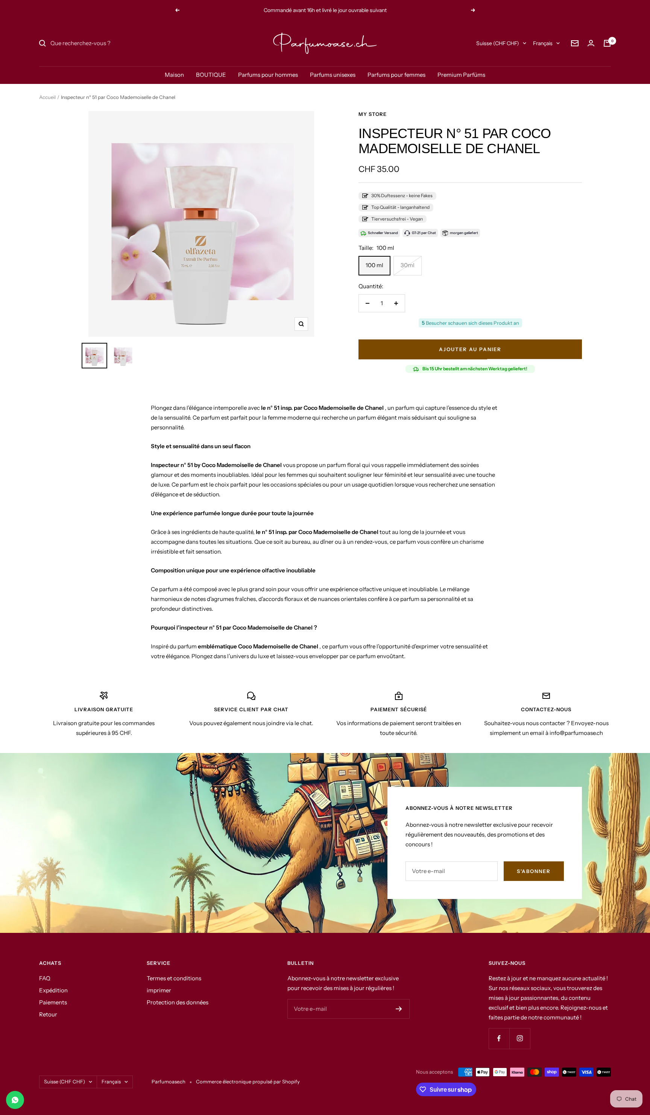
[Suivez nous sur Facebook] (499, 1038)
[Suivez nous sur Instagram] (519, 1038)
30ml (408, 265)
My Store (372, 114)
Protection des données (177, 1002)
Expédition (53, 990)
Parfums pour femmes (396, 74)
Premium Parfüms (461, 74)
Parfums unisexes (332, 74)
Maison (174, 74)
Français (543, 43)
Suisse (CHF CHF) (497, 43)
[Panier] (607, 43)
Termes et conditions (174, 978)
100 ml (374, 265)
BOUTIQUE (211, 74)
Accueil (47, 97)
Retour (48, 1014)
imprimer (159, 990)
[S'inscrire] (399, 1009)
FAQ (44, 978)
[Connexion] (591, 43)
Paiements (53, 1002)
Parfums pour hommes (268, 74)
